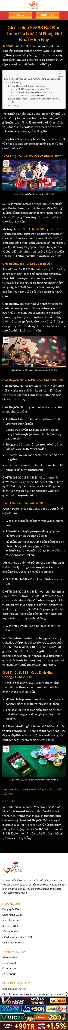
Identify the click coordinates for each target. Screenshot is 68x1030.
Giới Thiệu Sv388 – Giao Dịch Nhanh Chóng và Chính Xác (36, 100)
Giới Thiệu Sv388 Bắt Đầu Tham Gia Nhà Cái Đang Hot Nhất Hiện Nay (33, 80)
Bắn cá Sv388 (9, 957)
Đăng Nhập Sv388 (12, 914)
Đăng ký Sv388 (10, 909)
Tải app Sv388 (10, 931)
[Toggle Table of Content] (58, 74)
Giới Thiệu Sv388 (33, 229)
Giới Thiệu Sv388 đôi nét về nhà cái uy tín (30, 86)
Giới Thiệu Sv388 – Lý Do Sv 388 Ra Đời (32, 89)
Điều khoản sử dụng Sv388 (17, 936)
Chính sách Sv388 (12, 942)
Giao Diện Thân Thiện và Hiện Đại (30, 95)
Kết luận (15, 105)
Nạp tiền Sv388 (10, 920)
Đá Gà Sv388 (9, 968)
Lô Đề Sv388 (9, 974)
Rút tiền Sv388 (10, 925)
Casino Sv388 (9, 962)
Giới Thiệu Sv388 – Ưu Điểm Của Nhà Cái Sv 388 (36, 92)
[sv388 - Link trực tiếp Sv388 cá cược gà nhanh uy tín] (34, 5)
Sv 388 (6, 46)
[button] (4, 5)
